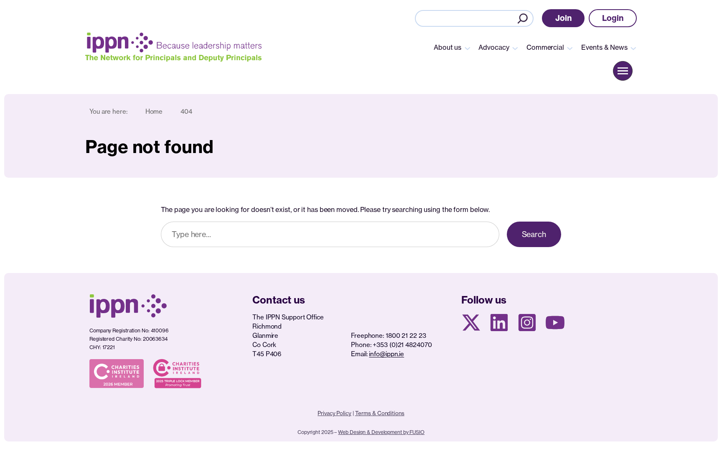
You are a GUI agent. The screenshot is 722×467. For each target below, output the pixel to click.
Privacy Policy (334, 413)
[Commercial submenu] (570, 47)
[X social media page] (471, 322)
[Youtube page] (555, 322)
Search (534, 234)
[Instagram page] (527, 322)
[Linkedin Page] (499, 322)
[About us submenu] (467, 47)
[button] (563, 18)
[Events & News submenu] (633, 47)
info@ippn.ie (386, 354)
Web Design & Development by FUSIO (381, 432)
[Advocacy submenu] (515, 47)
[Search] (522, 18)
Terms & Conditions (379, 413)
